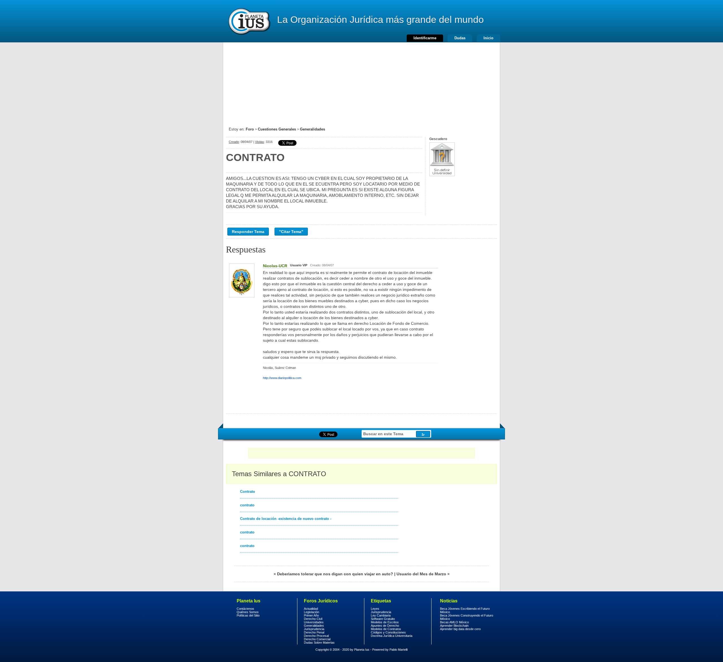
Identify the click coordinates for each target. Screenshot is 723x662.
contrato (247, 505)
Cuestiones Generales (277, 129)
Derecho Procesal (316, 635)
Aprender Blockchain (454, 625)
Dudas (459, 38)
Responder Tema (248, 231)
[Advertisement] (361, 81)
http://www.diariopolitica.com (282, 378)
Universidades (314, 622)
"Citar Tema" (291, 231)
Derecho (249, 21)
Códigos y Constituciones (388, 632)
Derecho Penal (314, 632)
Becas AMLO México (454, 622)
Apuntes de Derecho (385, 625)
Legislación (311, 612)
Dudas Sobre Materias (319, 642)
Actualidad (311, 608)
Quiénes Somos (248, 612)
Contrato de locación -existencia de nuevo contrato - (285, 519)
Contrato (247, 491)
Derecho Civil (313, 618)
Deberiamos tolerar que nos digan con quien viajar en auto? (335, 574)
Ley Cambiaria (381, 615)
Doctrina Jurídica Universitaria (391, 635)
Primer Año (311, 615)
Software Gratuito (383, 618)
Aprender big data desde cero (460, 629)
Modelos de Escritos (385, 622)
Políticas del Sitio (248, 615)
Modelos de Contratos (386, 629)
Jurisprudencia (314, 629)
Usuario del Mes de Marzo (421, 574)
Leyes (375, 608)
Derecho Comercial (317, 639)
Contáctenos (245, 608)
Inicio (488, 38)
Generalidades (312, 129)
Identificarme (424, 38)
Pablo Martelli (398, 649)
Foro (250, 129)
